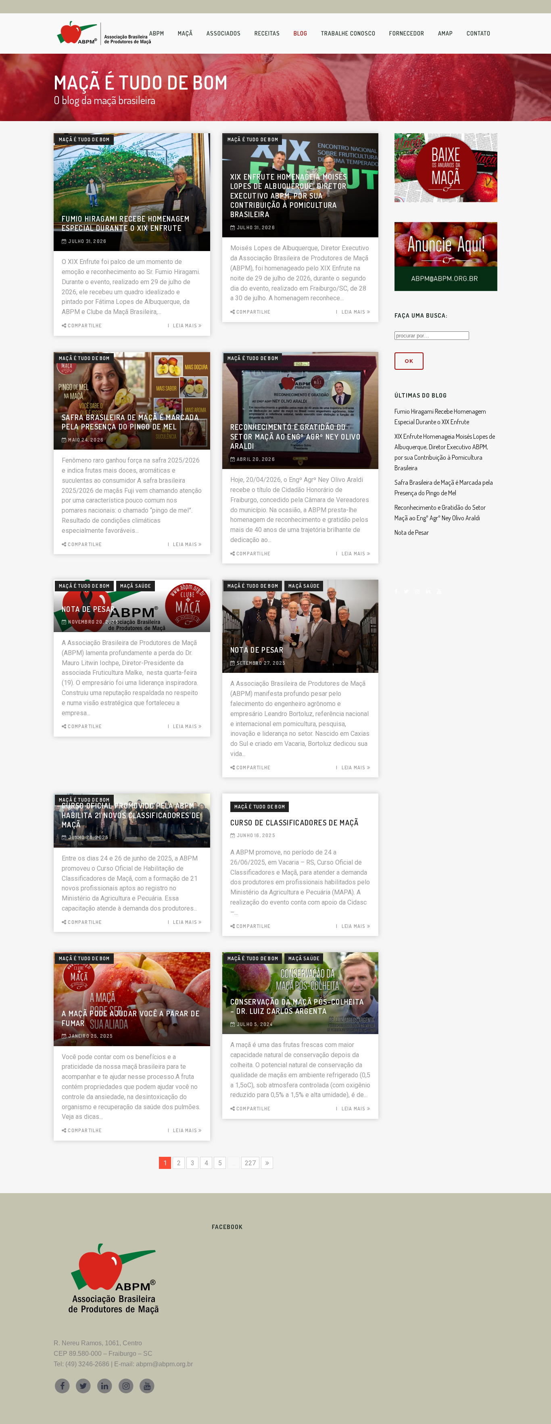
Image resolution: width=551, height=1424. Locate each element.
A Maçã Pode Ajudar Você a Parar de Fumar (131, 1018)
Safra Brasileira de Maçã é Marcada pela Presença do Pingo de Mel (130, 422)
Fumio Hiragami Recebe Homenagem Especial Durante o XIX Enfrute (126, 223)
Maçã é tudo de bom (84, 139)
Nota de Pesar (88, 609)
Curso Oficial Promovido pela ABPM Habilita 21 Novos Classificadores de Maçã (131, 815)
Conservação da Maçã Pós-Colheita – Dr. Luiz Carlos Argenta (297, 1006)
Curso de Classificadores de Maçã (294, 822)
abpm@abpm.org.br (164, 1364)
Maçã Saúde (135, 586)
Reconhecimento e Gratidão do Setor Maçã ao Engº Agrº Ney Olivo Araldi (295, 436)
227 (250, 1163)
